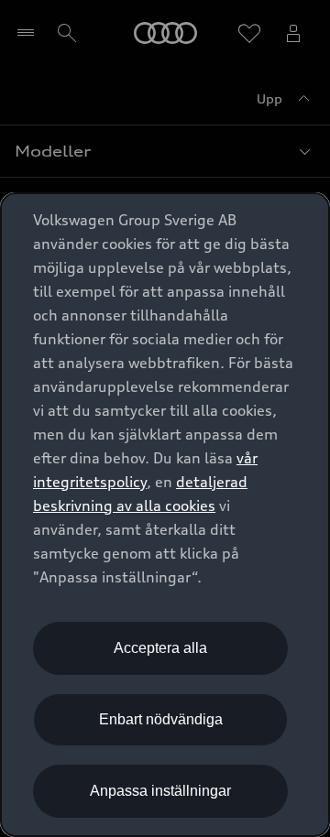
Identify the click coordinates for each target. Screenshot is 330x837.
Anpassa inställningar (160, 791)
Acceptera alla (160, 648)
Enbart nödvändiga (161, 719)
